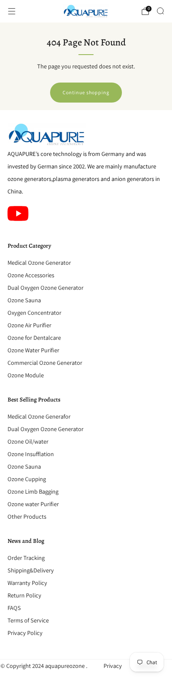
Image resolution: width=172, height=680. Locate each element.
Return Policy (24, 595)
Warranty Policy (27, 583)
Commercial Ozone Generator (45, 362)
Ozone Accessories (31, 275)
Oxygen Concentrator (34, 312)
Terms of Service (28, 620)
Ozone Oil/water (28, 441)
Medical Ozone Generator (39, 262)
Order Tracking (26, 558)
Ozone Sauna (24, 300)
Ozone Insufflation (31, 454)
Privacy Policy (25, 633)
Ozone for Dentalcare (34, 337)
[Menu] (12, 11)
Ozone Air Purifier (29, 325)
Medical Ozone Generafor (39, 416)
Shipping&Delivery (31, 570)
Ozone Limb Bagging (33, 491)
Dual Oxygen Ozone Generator (45, 287)
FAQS (14, 608)
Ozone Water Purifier (33, 350)
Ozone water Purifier (33, 504)
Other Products (27, 516)
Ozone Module (26, 375)
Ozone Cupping (27, 479)
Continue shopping (86, 92)
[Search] (160, 11)
